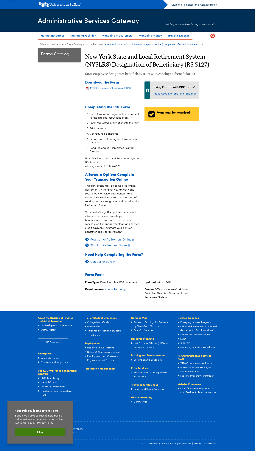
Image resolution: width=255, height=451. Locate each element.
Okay (40, 431)
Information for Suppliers (100, 368)
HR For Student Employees (101, 318)
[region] (40, 422)
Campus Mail (139, 318)
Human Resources (94, 44)
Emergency (45, 353)
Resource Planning (142, 338)
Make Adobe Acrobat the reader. (173, 93)
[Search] (212, 36)
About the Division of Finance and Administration (55, 319)
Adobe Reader (114, 289)
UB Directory (53, 342)
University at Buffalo (160, 444)
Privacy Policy (45, 423)
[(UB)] (103, 5)
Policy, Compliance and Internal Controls (57, 372)
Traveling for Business (144, 384)
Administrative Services (52, 44)
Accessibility (210, 444)
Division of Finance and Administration (194, 5)
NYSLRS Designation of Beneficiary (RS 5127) (111, 88)
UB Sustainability (141, 397)
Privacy (197, 444)
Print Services (139, 368)
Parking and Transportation (148, 355)
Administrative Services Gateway (88, 20)
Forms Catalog (74, 44)
